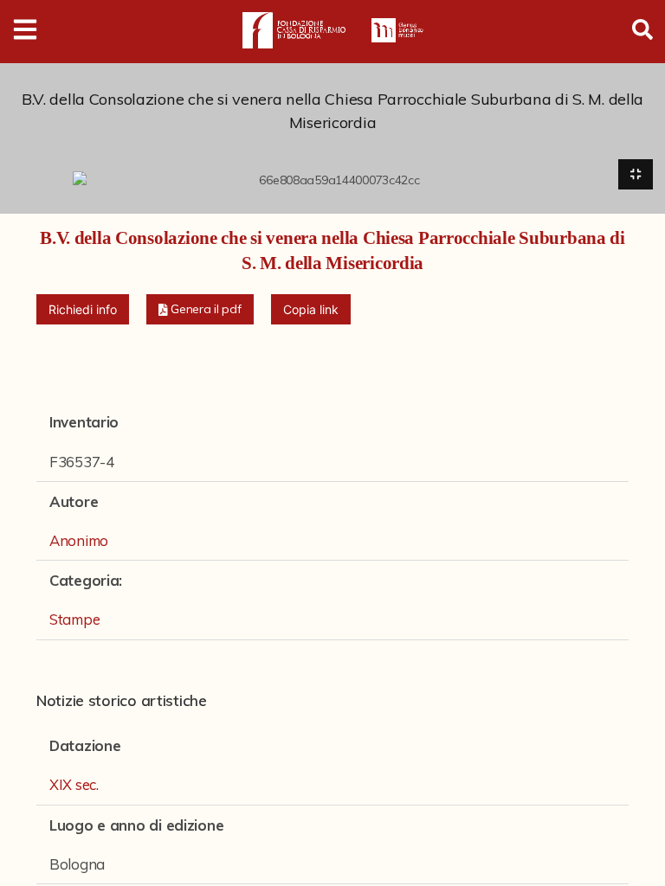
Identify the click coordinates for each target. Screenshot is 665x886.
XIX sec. (74, 784)
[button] (200, 309)
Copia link (311, 309)
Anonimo (78, 540)
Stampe (74, 619)
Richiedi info (82, 309)
